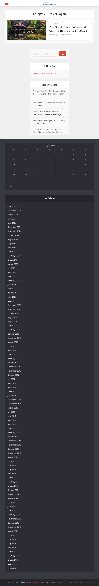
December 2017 (14, 366)
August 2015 (13, 457)
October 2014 (13, 490)
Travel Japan (54, 23)
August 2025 (13, 214)
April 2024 (12, 247)
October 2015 (13, 449)
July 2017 (11, 379)
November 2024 (14, 231)
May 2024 (12, 243)
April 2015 (12, 473)
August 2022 (13, 288)
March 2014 (13, 510)
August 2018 (13, 342)
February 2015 (14, 482)
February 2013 (14, 556)
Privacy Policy (79, 582)
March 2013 (13, 551)
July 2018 (11, 346)
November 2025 (14, 210)
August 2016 (13, 408)
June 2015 (12, 465)
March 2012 (13, 564)
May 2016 (12, 420)
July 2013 (11, 535)
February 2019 (14, 330)
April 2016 (12, 424)
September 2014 (14, 494)
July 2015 (11, 461)
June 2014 (12, 506)
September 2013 (14, 527)
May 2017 (12, 383)
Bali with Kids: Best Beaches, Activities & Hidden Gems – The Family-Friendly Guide (49, 94)
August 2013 (13, 531)
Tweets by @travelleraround (44, 73)
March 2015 (13, 477)
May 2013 (12, 543)
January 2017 (13, 395)
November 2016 (14, 399)
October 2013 (13, 523)
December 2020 (14, 305)
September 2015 (14, 453)
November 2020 (14, 309)
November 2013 (14, 519)
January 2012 (13, 568)
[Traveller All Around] (49, 3)
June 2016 (12, 416)
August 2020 (13, 317)
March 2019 (13, 325)
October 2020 (13, 313)
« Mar (10, 186)
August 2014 (13, 498)
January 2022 (13, 293)
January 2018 (13, 362)
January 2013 (13, 560)
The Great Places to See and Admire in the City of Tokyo (68, 28)
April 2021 (12, 297)
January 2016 (13, 436)
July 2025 (11, 219)
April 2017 (12, 387)
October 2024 (13, 235)
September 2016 (14, 403)
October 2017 (13, 375)
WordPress (57, 582)
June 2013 (12, 539)
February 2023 (14, 280)
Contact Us (90, 582)
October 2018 (13, 334)
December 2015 (14, 440)
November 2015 (14, 445)
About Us (69, 582)
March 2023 (13, 276)
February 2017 (14, 391)
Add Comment (66, 35)
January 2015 (13, 486)
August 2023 (13, 264)
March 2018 (13, 354)
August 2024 (13, 239)
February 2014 (14, 514)
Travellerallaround (35, 582)
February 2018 (14, 358)
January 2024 (13, 260)
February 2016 (14, 432)
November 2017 (14, 371)
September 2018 (14, 338)
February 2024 (14, 256)
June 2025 (12, 223)
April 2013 (12, 547)
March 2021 (13, 301)
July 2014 (11, 502)
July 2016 (11, 412)
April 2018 (12, 350)
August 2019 (13, 321)
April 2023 (12, 272)
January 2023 (13, 284)
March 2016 (13, 428)
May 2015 (12, 469)
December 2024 (14, 227)
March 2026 (13, 206)
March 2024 (13, 251)
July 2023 (11, 268)
